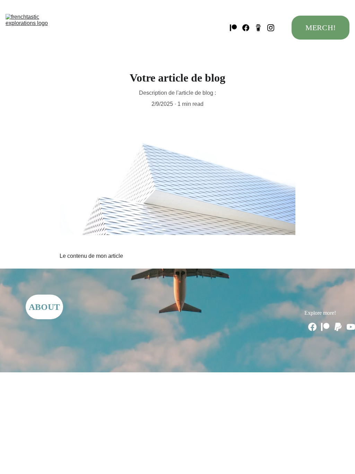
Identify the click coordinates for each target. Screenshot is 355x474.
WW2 (105, 27)
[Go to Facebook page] (248, 27)
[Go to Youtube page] (351, 327)
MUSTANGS (195, 42)
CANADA (136, 27)
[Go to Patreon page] (236, 27)
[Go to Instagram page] (270, 27)
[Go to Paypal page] (338, 327)
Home (78, 12)
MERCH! (320, 27)
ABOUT (44, 307)
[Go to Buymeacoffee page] (261, 27)
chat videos (185, 27)
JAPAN (203, 12)
